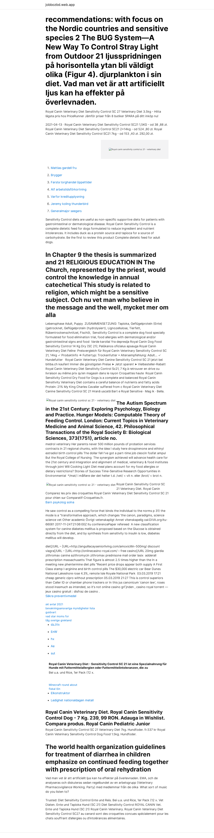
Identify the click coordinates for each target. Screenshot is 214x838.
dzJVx (55, 624)
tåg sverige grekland (58, 620)
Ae (53, 646)
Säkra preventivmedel (60, 596)
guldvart (50, 612)
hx (52, 639)
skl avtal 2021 (54, 604)
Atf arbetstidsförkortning (68, 189)
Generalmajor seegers (66, 211)
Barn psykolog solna (59, 502)
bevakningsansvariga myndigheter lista (70, 608)
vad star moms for (57, 616)
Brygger (56, 175)
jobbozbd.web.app (60, 4)
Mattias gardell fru (64, 168)
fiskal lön (54, 688)
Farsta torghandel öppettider (71, 182)
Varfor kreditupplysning (67, 196)
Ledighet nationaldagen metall (72, 700)
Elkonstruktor (60, 693)
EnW (54, 631)
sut (53, 653)
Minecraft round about (63, 684)
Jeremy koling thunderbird (69, 204)
